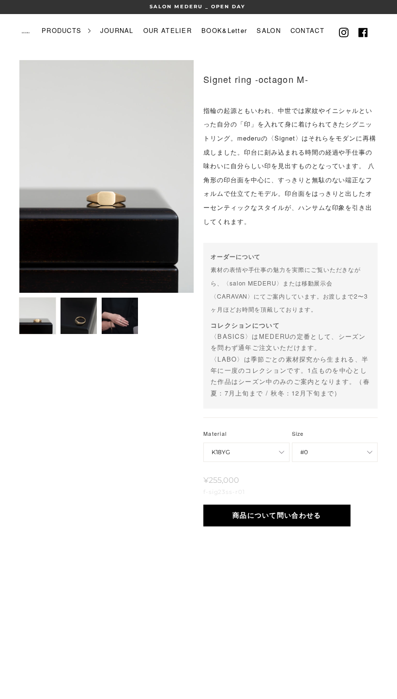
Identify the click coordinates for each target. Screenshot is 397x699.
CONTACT (307, 30)
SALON (269, 30)
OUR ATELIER (167, 30)
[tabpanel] (106, 176)
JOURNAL (117, 30)
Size (298, 433)
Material (215, 433)
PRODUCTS (63, 30)
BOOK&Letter (224, 30)
